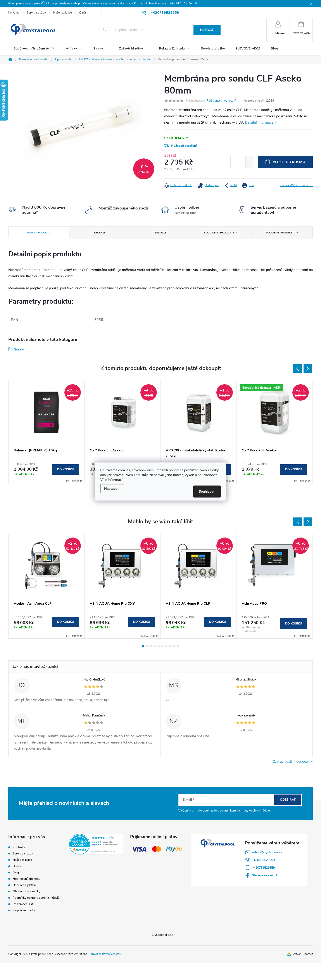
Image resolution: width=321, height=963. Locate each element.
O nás (82, 13)
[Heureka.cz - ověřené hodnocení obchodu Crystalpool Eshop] (96, 844)
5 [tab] (158, 646)
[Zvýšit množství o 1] (249, 159)
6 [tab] (162, 646)
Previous (297, 368)
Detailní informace (259, 122)
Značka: (296, 185)
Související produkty (219, 232)
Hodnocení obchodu (26, 879)
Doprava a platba (24, 885)
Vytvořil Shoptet (302, 954)
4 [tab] (155, 646)
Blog (16, 872)
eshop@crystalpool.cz (267, 852)
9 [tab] (174, 646)
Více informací (111, 479)
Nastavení (112, 488)
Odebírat (288, 800)
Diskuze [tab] (160, 232)
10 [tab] (178, 646)
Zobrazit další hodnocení (292, 761)
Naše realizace (62, 13)
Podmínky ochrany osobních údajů (36, 898)
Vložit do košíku (289, 162)
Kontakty (13, 13)
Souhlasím (207, 491)
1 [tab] (143, 646)
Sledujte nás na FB (265, 875)
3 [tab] (151, 646)
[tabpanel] (47, 432)
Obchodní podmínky (26, 891)
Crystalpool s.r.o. (163, 935)
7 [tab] (166, 646)
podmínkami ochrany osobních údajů (245, 810)
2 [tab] (147, 646)
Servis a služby (36, 13)
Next (308, 368)
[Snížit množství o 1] (249, 165)
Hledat (207, 29)
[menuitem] (34, 48)
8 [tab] (170, 646)
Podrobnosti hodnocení (221, 100)
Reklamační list (23, 904)
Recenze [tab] (99, 232)
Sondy (19, 349)
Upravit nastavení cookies (104, 954)
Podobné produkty (280, 232)
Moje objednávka (24, 910)
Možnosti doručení (184, 146)
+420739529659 (263, 860)
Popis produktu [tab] (38, 232)
